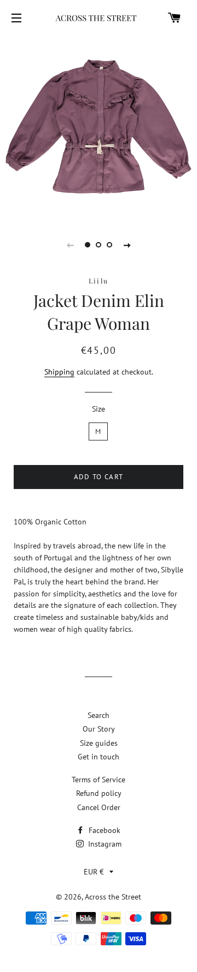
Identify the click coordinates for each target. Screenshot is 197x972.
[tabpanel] (98, 126)
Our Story (99, 729)
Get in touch (98, 757)
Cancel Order (98, 807)
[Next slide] (127, 245)
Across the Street (113, 897)
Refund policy (98, 793)
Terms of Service (98, 779)
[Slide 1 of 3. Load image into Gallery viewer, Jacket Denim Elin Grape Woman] (87, 244)
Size (98, 409)
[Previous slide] (70, 245)
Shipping (59, 372)
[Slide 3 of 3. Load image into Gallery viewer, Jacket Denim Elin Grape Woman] (109, 244)
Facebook (103, 830)
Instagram (103, 844)
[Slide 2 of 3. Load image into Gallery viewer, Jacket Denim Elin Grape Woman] (98, 244)
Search (98, 715)
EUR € (94, 872)
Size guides (99, 743)
